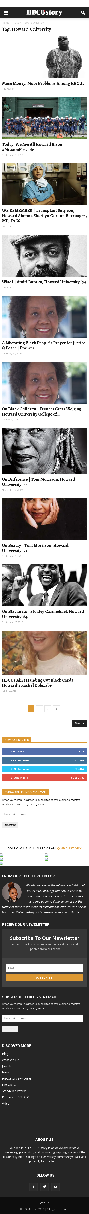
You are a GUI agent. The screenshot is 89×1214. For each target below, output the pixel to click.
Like (81, 751)
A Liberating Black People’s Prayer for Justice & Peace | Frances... (43, 345)
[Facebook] (33, 1187)
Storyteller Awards (14, 1091)
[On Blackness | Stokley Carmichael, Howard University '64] (44, 585)
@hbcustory (69, 848)
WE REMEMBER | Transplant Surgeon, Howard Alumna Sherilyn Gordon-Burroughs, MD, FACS (44, 216)
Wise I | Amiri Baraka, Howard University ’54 (44, 282)
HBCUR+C (9, 1085)
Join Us (6, 1066)
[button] (83, 12)
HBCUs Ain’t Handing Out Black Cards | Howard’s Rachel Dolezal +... (39, 682)
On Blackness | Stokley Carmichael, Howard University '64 (43, 614)
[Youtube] (55, 1187)
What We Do (10, 1060)
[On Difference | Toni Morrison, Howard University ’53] (44, 451)
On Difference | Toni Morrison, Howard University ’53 (38, 481)
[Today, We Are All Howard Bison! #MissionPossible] (44, 118)
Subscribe (77, 777)
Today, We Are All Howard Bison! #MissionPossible (32, 146)
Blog (5, 1054)
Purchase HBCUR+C (15, 1097)
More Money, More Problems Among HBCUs (43, 83)
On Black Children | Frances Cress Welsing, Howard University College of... (42, 411)
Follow (79, 760)
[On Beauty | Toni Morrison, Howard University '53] (44, 519)
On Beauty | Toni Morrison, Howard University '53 (35, 547)
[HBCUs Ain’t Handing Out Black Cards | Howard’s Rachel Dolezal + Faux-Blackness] (44, 653)
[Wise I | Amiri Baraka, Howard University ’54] (44, 256)
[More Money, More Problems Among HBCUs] (44, 57)
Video (6, 1103)
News (6, 1072)
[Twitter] (44, 1187)
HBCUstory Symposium (18, 1078)
